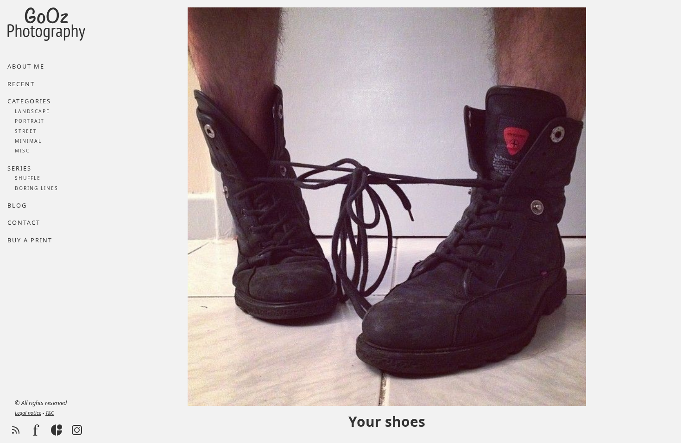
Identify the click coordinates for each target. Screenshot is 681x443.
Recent (21, 84)
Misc (22, 150)
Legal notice (28, 413)
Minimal (28, 141)
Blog (17, 205)
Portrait (29, 121)
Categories (29, 101)
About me (25, 66)
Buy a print (29, 240)
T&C (49, 413)
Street (26, 131)
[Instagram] (76, 430)
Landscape (32, 111)
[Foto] (36, 430)
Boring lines (36, 188)
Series (19, 168)
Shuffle (28, 178)
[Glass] (56, 430)
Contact (23, 222)
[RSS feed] (15, 430)
